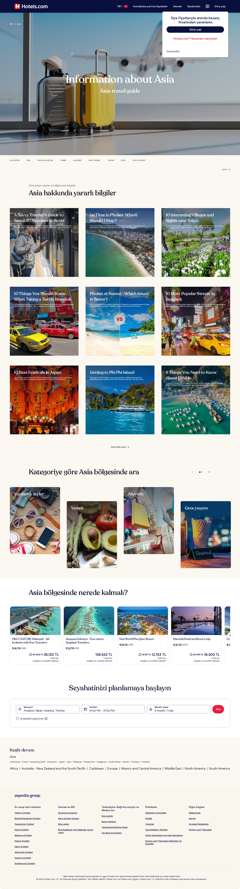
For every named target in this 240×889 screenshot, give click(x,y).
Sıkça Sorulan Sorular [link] (68, 818)
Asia (19, 24)
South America (219, 768)
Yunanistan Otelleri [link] (24, 824)
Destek (177, 6)
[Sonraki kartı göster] (230, 635)
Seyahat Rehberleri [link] (199, 824)
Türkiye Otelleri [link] (22, 812)
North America (195, 768)
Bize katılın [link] (107, 816)
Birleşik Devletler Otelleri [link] (27, 818)
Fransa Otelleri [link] (22, 841)
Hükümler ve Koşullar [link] (155, 812)
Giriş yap (220, 6)
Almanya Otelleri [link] (23, 835)
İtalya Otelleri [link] (22, 829)
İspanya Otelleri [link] (23, 857)
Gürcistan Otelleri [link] (24, 852)
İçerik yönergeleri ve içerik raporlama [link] (164, 835)
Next (207, 472)
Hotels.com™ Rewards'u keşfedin (195, 38)
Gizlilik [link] (148, 818)
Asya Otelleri (139, 160)
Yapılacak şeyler (45, 160)
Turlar (110, 160)
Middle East (173, 768)
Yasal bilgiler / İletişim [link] (156, 829)
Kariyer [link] (192, 818)
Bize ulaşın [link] (63, 824)
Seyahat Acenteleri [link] (112, 832)
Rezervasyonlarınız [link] (67, 812)
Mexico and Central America (141, 768)
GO (11, 24)
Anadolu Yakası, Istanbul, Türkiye (44, 710)
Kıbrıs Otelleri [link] (21, 846)
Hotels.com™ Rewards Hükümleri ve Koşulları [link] (163, 842)
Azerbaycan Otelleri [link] (25, 863)
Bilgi (123, 160)
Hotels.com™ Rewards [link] (200, 829)
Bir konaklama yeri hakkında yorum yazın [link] (75, 831)
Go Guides (15, 160)
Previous (193, 472)
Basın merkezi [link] (109, 821)
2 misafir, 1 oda (164, 710)
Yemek (63, 160)
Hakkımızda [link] (194, 812)
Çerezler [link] (149, 824)
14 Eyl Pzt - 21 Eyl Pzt (102, 710)
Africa (14, 768)
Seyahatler (193, 6)
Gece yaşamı (94, 160)
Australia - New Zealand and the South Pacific (53, 768)
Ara (218, 709)
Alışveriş (77, 160)
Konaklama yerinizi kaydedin (150, 6)
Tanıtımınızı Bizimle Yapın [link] (115, 827)
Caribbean (96, 768)
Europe (112, 768)
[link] (195, 51)
